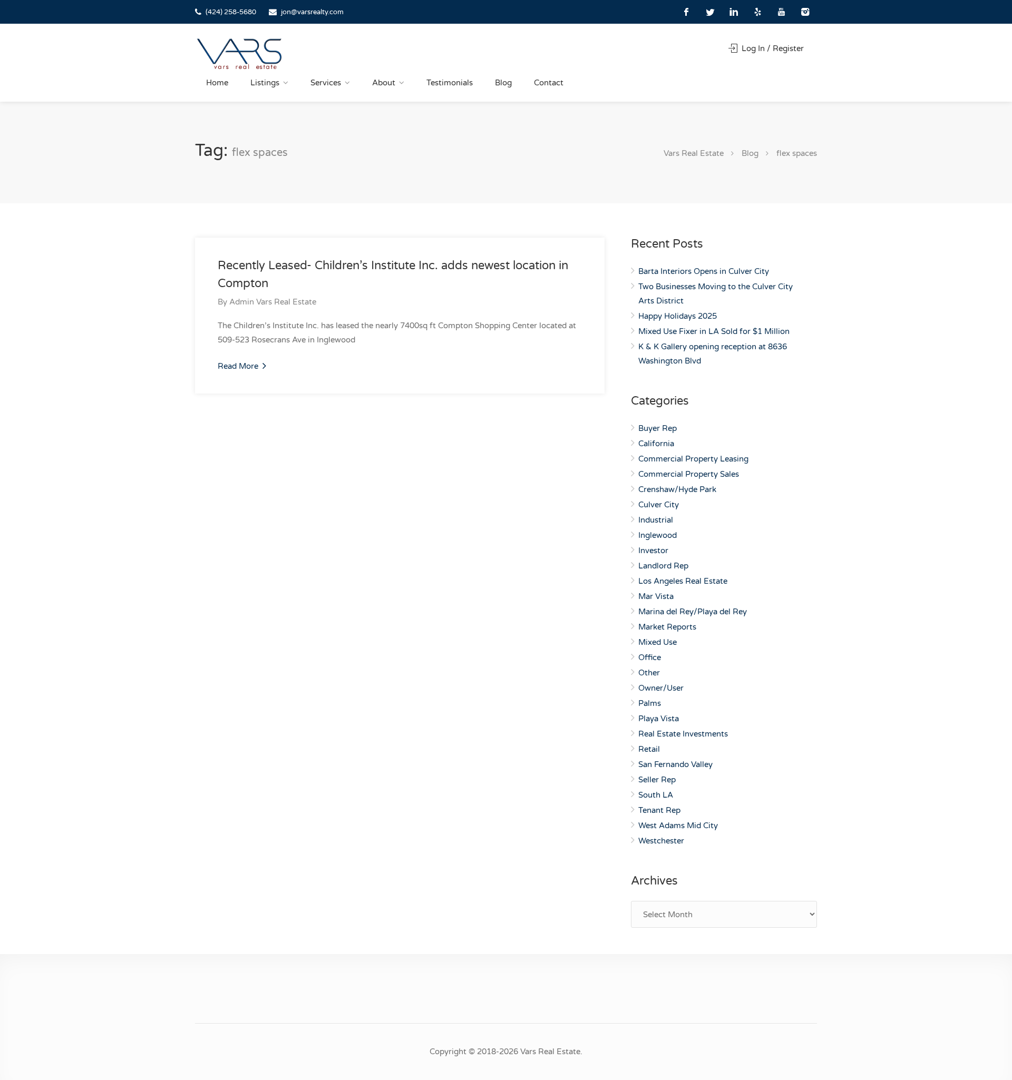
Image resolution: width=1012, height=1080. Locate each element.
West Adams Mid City (678, 825)
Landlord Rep (663, 566)
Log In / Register (771, 48)
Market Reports (667, 627)
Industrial (655, 520)
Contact (548, 82)
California (656, 443)
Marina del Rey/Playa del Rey (692, 611)
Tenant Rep (659, 810)
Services (325, 82)
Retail (649, 749)
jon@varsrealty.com (312, 12)
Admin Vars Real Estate (272, 302)
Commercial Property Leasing (693, 459)
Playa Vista (658, 718)
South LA (655, 795)
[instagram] (805, 12)
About (383, 82)
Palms (649, 703)
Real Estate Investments (683, 734)
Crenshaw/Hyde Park (677, 489)
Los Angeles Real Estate (682, 581)
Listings (264, 82)
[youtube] (781, 12)
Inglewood (657, 535)
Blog (503, 82)
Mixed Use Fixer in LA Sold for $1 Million (714, 331)
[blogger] (758, 12)
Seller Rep (657, 779)
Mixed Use (657, 642)
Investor (653, 550)
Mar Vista (656, 596)
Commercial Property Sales (688, 474)
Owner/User (661, 688)
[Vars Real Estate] (239, 53)
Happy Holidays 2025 (677, 316)
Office (649, 657)
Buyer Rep (657, 428)
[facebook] (686, 12)
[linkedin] (734, 12)
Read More (239, 366)
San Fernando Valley (675, 764)
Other (649, 673)
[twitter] (710, 12)
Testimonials (449, 82)
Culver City (658, 504)
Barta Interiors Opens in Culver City (703, 271)
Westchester (661, 841)
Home (217, 82)
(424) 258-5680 (231, 12)
